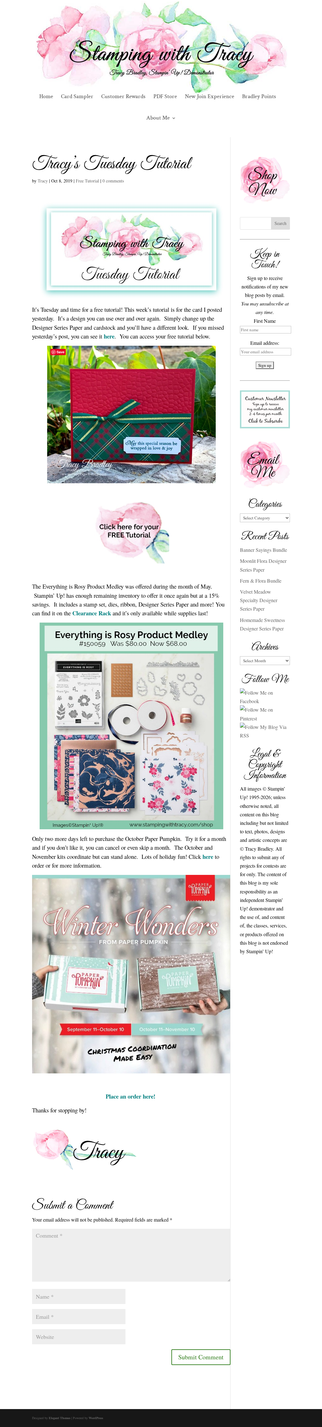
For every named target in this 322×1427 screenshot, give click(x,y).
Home (46, 97)
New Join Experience (209, 97)
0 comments (113, 181)
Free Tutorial (87, 181)
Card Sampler (77, 97)
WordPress (96, 1418)
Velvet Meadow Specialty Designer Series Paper (258, 600)
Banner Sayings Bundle (263, 549)
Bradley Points (259, 97)
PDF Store (165, 97)
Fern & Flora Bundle (260, 580)
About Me (158, 118)
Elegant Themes (59, 1418)
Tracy (43, 181)
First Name (265, 320)
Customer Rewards (123, 97)
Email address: (264, 342)
